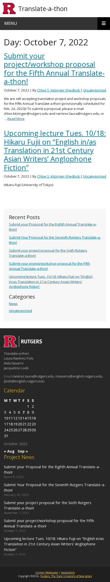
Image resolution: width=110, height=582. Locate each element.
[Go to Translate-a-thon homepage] (23, 345)
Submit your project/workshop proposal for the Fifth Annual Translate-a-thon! (54, 68)
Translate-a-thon (43, 8)
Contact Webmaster (46, 572)
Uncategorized (20, 310)
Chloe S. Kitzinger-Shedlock (59, 90)
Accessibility (68, 572)
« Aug (9, 451)
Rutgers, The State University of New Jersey (66, 576)
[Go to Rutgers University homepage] (9, 9)
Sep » (23, 451)
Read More (16, 118)
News (13, 303)
